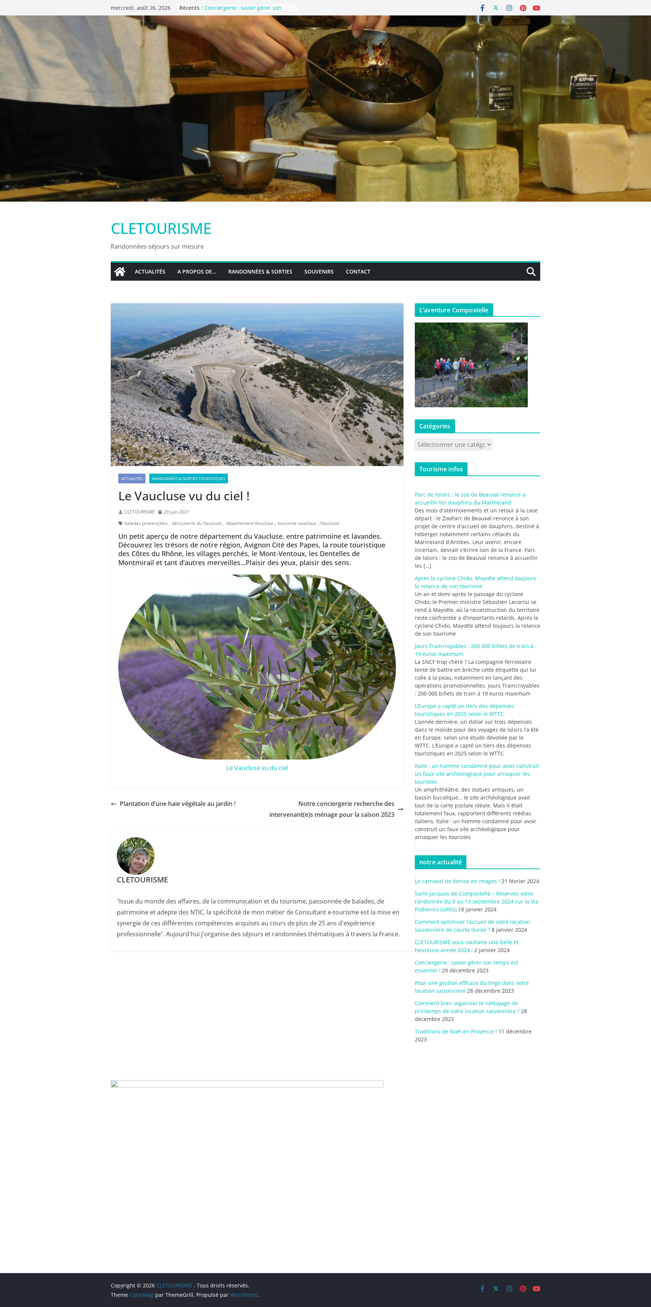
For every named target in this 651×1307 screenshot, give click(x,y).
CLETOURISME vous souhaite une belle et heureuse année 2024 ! (246, 11)
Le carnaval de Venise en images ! (457, 881)
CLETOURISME (161, 228)
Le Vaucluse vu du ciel (257, 768)
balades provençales (146, 523)
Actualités (150, 271)
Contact (358, 271)
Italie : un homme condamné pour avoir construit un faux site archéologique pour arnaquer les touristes (477, 773)
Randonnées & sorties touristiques (188, 478)
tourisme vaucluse (297, 523)
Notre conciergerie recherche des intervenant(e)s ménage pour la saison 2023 (331, 809)
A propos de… (196, 271)
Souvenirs (319, 271)
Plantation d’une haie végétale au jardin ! (177, 803)
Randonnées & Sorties (260, 271)
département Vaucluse (250, 523)
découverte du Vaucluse (197, 523)
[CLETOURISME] (325, 21)
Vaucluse (329, 523)
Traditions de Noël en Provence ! (456, 1031)
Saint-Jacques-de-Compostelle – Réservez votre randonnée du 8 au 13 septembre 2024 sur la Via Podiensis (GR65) (476, 901)
